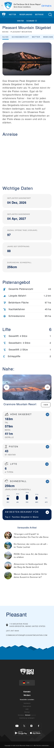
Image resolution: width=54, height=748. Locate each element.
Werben (27, 695)
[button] (50, 14)
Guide (5, 37)
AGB (27, 709)
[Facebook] (38, 726)
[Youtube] (17, 726)
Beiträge (39, 14)
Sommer (30, 20)
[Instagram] (31, 726)
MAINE (5, 32)
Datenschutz (27, 706)
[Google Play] (21, 732)
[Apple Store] (35, 732)
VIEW (46, 404)
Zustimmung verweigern (27, 718)
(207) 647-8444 (12, 630)
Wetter (12, 14)
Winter (20, 20)
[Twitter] (24, 726)
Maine (36, 516)
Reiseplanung (26, 14)
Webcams (48, 37)
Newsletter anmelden (27, 699)
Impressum (27, 703)
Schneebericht (20, 37)
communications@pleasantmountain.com (26, 635)
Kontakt (27, 691)
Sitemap (27, 712)
